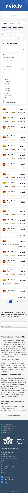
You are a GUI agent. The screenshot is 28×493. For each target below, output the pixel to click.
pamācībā (6, 371)
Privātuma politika (7, 471)
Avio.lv (13, 15)
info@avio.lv (23, 410)
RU (25, 1)
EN (26, 1)
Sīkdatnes (5, 473)
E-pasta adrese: (5, 326)
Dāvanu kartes (6, 462)
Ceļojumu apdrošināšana (9, 456)
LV (23, 1)
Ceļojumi (5, 454)
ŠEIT (6, 408)
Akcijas (4, 460)
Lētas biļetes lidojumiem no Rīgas (9, 448)
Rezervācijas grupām (8, 452)
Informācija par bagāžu (8, 466)
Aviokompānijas (7, 464)
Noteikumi (5, 469)
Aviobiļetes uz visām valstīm (10, 458)
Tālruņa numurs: (5, 320)
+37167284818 (15, 410)
